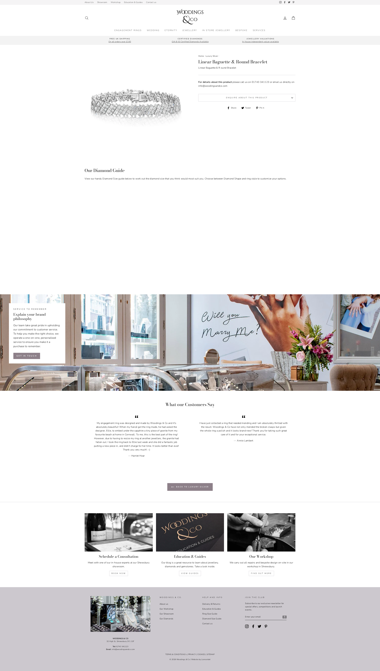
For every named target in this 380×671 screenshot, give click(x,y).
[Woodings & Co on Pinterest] (266, 626)
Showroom (102, 2)
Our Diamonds (166, 618)
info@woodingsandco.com (213, 86)
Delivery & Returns (211, 604)
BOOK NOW (118, 573)
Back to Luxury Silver (192, 487)
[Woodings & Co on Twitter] (259, 626)
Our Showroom (167, 613)
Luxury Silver (212, 56)
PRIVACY (192, 654)
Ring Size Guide (209, 613)
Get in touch (26, 356)
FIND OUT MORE (261, 573)
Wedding (153, 30)
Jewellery (189, 30)
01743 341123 (260, 82)
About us (164, 604)
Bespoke (241, 30)
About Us (89, 2)
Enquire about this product (247, 97)
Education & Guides (133, 2)
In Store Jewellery (216, 30)
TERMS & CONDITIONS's (176, 654)
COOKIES (201, 654)
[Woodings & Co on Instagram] (247, 626)
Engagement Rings (128, 30)
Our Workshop (167, 608)
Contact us (151, 2)
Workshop (116, 2)
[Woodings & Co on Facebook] (253, 626)
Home (201, 56)
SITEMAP (211, 654)
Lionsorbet (205, 659)
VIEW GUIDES (190, 573)
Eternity (171, 30)
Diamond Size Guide (211, 618)
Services (259, 30)
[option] (120, 40)
